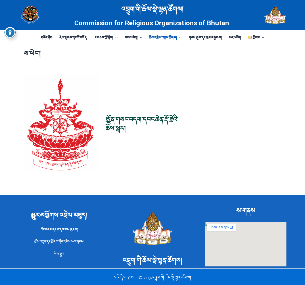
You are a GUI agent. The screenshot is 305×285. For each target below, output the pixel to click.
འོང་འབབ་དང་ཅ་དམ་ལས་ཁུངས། (59, 229)
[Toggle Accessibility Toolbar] (10, 32)
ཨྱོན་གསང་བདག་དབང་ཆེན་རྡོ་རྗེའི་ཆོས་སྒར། (142, 123)
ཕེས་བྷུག (59, 253)
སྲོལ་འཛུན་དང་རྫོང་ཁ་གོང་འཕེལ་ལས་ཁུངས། (59, 241)
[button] (115, 37)
